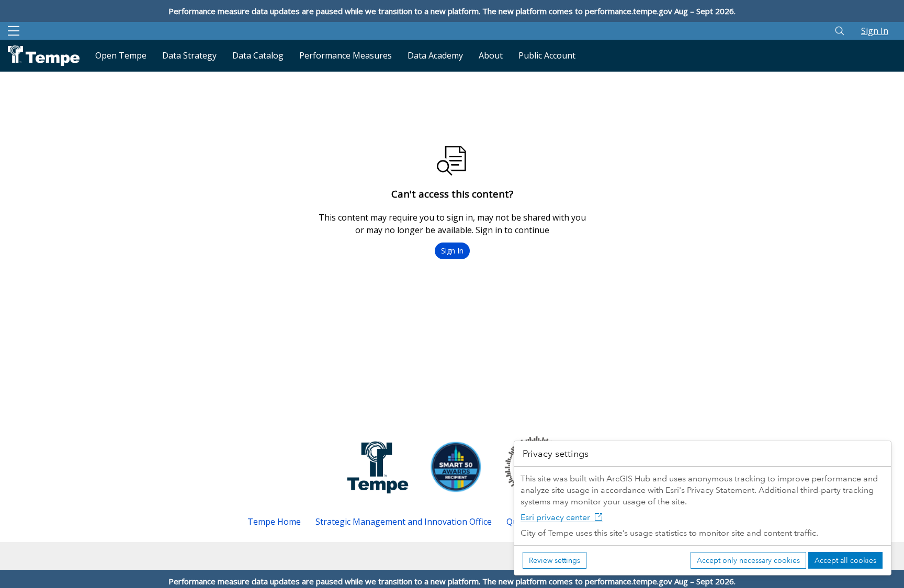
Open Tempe (120, 55)
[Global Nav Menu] (14, 31)
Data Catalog (258, 55)
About (491, 55)
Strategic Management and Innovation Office (403, 521)
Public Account (546, 55)
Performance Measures (345, 55)
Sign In (874, 31)
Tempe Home (274, 521)
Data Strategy (189, 55)
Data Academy (435, 55)
